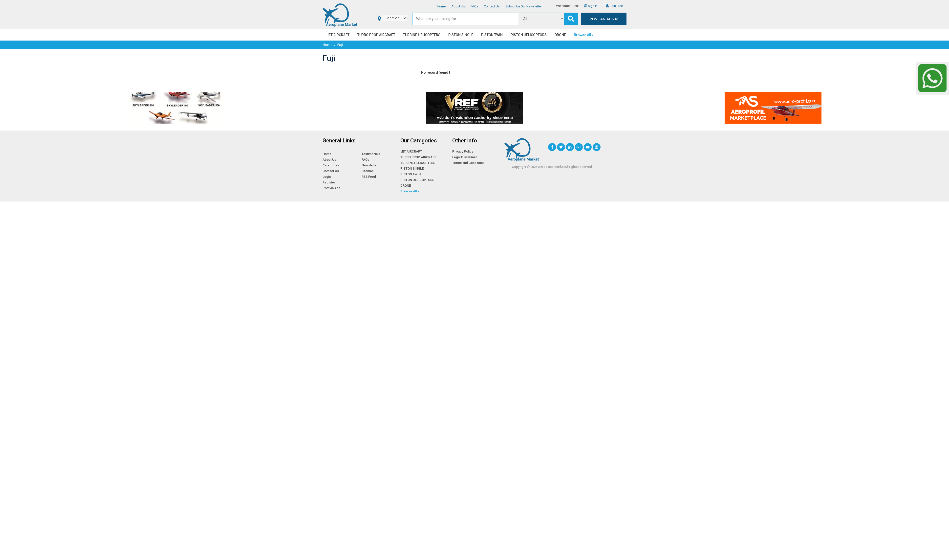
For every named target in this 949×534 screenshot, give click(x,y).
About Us (458, 6)
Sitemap (368, 171)
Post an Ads (602, 18)
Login (327, 176)
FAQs (474, 6)
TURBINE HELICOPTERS (421, 35)
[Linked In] (570, 147)
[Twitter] (561, 147)
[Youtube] (588, 147)
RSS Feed (369, 176)
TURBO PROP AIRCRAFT (376, 35)
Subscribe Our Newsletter (523, 6)
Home (441, 6)
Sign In (592, 6)
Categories (331, 165)
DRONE (560, 35)
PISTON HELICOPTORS (529, 35)
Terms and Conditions (468, 163)
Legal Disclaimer (464, 157)
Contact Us (492, 6)
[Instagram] (597, 147)
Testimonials (371, 154)
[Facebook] (552, 147)
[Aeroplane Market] (340, 14)
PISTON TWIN (492, 35)
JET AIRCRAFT (337, 35)
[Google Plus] (579, 147)
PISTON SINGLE (460, 35)
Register (329, 182)
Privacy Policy (462, 151)
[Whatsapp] (932, 78)
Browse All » (584, 35)
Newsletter (370, 165)
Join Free (616, 6)
